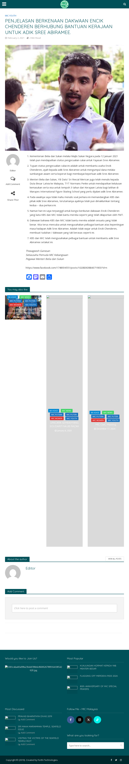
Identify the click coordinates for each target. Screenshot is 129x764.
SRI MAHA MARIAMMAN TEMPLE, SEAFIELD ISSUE (39, 728)
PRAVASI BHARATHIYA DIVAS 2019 (35, 716)
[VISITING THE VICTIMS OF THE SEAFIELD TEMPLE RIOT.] (10, 741)
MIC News (25, 297)
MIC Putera (15, 301)
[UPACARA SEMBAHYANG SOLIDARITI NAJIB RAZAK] (64, 421)
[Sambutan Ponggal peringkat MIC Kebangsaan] (23, 307)
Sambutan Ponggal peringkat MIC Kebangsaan (23, 310)
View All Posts (114, 559)
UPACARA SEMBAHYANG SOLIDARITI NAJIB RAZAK (64, 424)
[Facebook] (70, 719)
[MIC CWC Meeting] (106, 421)
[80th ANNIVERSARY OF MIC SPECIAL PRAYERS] (72, 689)
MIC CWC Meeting (106, 424)
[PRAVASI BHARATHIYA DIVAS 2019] (10, 719)
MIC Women (15, 304)
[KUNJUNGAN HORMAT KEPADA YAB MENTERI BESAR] (72, 669)
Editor (13, 170)
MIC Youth (10, 15)
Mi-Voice (12, 297)
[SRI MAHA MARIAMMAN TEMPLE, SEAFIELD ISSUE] (10, 729)
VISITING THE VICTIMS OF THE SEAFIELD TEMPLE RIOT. (38, 739)
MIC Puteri (30, 301)
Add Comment (13, 184)
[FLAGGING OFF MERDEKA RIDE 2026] (72, 679)
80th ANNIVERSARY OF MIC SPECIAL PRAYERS (98, 688)
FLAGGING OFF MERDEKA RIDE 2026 (99, 675)
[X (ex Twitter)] (88, 719)
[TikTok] (97, 719)
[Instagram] (79, 719)
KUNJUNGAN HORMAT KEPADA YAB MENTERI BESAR (98, 667)
